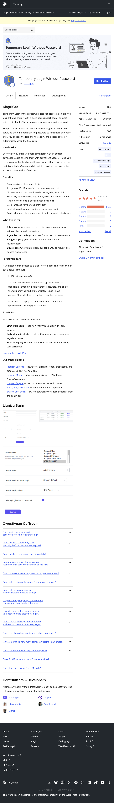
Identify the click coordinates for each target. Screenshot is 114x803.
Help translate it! (78, 20)
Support (62, 736)
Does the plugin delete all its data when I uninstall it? (29, 633)
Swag (90, 746)
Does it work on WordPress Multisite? (22, 668)
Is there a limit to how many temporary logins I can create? (33, 642)
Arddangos (36, 731)
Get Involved (93, 731)
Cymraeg (13, 782)
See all (108, 231)
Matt (7, 760)
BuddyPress (10, 770)
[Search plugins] (32, 30)
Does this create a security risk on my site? (25, 650)
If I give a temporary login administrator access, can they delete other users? (23, 602)
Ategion (34, 741)
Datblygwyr (64, 741)
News (6, 736)
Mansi (12, 710)
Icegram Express (15, 366)
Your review (85, 231)
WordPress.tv (66, 746)
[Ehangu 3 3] (69, 450)
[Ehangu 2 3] (69, 414)
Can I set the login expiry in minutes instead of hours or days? (20, 591)
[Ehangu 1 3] (33, 414)
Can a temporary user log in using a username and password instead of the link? (25, 563)
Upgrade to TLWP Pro (14, 353)
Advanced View (87, 179)
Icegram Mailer (14, 375)
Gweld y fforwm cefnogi (91, 257)
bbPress (8, 765)
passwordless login (102, 161)
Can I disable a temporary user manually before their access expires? (22, 544)
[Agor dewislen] (109, 4)
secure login (105, 166)
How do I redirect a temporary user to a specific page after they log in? (21, 612)
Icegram (48, 697)
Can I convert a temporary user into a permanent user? (31, 573)
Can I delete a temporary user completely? (24, 554)
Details (9, 95)
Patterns (35, 746)
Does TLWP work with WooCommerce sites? (26, 659)
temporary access (102, 172)
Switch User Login (16, 391)
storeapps (29, 83)
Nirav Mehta (15, 704)
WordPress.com (12, 755)
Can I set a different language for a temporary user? (29, 582)
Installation (39, 95)
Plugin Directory (10, 12)
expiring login (104, 149)
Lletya (6, 741)
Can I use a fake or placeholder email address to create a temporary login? (22, 623)
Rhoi (90, 741)
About (6, 731)
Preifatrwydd (9, 746)
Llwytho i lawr (102, 81)
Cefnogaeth (105, 95)
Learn (61, 731)
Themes (35, 736)
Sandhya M (50, 704)
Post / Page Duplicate (18, 387)
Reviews (23, 95)
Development (59, 95)
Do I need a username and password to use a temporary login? (21, 533)
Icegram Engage (15, 383)
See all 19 (106, 143)
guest (107, 155)
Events (89, 736)
